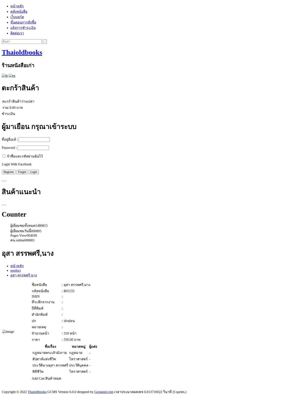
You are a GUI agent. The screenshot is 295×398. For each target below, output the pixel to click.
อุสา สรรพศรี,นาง (23, 275)
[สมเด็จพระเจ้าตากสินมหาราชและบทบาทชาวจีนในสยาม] (3, 203)
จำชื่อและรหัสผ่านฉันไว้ (25, 156)
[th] (5, 76)
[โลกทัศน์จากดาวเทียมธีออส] (2, 203)
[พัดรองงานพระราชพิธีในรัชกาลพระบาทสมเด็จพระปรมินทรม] (5, 203)
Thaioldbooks (22, 52)
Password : (9, 147)
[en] (12, 76)
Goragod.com (103, 392)
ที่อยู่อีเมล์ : (10, 139)
